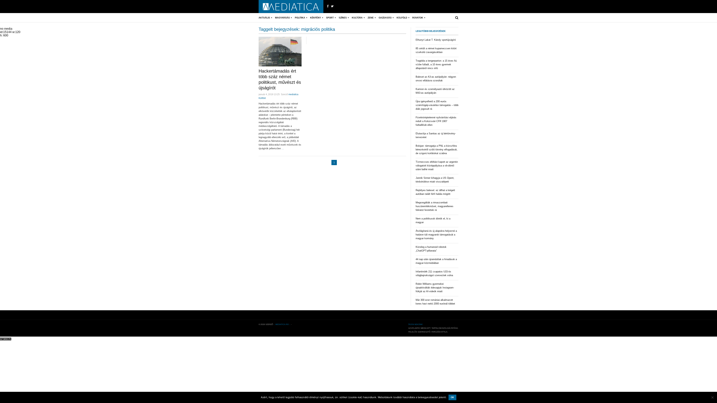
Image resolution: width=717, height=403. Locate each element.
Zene (371, 17)
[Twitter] (332, 6)
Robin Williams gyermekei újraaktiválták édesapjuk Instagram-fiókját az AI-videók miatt (435, 287)
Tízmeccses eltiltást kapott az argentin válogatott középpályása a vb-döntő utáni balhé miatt (437, 165)
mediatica (293, 94)
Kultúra (357, 17)
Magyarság (282, 17)
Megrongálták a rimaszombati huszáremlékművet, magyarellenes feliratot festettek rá (434, 206)
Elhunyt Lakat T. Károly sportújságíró (436, 39)
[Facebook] (327, 6)
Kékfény (315, 17)
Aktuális (264, 17)
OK (452, 397)
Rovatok (417, 17)
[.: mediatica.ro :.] (291, 6)
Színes (343, 17)
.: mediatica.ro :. (282, 324)
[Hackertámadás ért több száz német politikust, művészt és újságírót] (280, 51)
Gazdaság (385, 17)
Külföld (402, 17)
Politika (300, 17)
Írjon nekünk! (415, 324)
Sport (330, 17)
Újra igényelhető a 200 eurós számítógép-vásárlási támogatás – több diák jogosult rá (437, 105)
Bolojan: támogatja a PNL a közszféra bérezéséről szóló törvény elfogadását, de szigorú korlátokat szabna (436, 149)
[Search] (456, 17)
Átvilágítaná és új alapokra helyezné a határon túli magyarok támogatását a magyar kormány (436, 234)
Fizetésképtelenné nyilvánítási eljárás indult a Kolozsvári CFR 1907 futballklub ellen (436, 121)
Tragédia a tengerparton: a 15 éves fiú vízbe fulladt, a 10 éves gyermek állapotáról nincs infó (436, 64)
